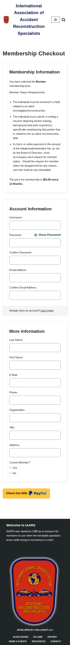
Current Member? (19, 462)
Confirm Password (20, 252)
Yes (15, 467)
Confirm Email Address (22, 287)
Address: (14, 444)
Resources (39, 641)
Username (15, 217)
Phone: (13, 392)
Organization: (17, 409)
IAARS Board (20, 637)
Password (15, 234)
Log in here (47, 310)
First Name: (16, 357)
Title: (12, 427)
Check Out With (15, 494)
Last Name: (16, 339)
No (14, 473)
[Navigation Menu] (55, 20)
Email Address (17, 269)
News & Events (18, 641)
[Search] (64, 20)
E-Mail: (13, 374)
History (52, 637)
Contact (56, 641)
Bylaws (38, 637)
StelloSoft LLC (43, 630)
